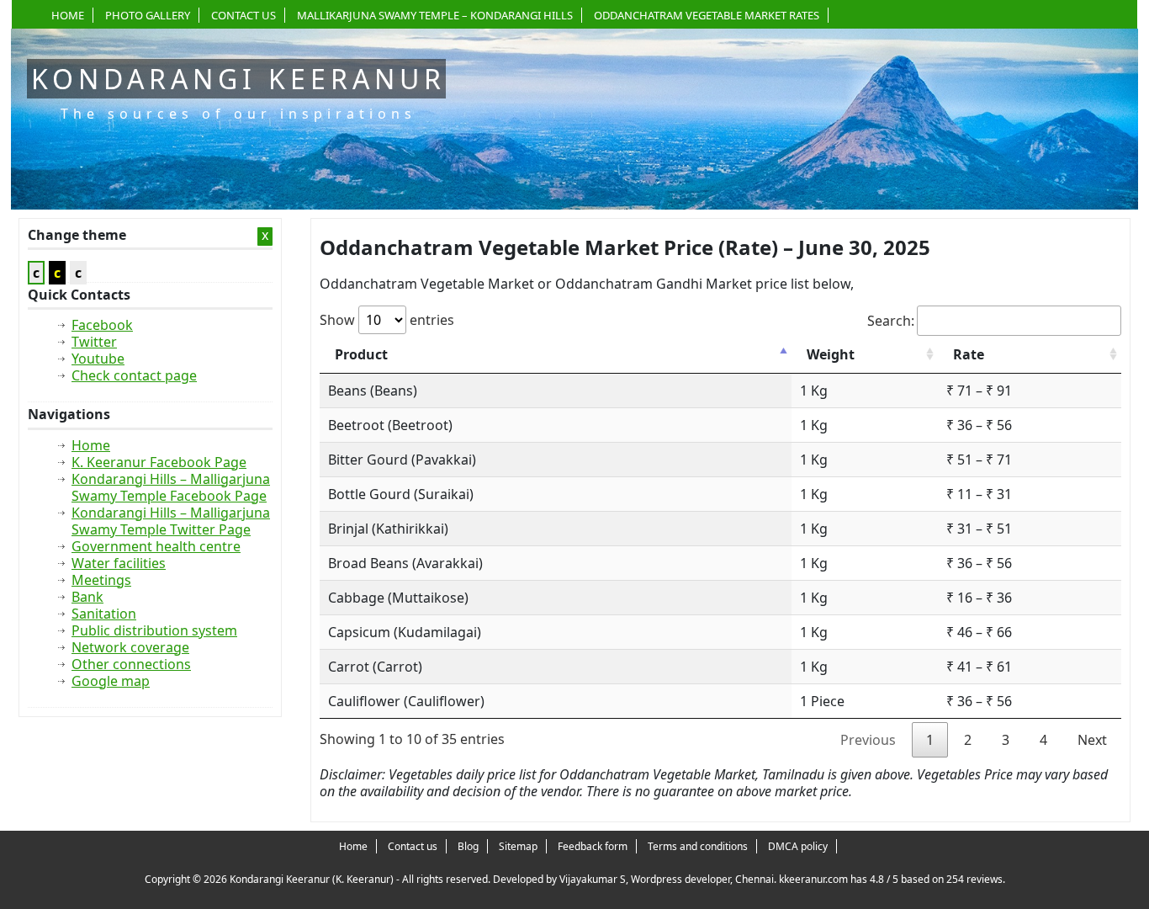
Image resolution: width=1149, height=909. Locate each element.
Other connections (131, 664)
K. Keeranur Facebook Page (158, 462)
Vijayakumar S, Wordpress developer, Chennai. (667, 879)
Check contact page (134, 375)
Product (361, 354)
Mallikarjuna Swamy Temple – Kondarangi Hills (435, 15)
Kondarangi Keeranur (238, 79)
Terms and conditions (698, 846)
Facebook (102, 325)
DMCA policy (798, 846)
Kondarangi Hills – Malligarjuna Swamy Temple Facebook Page (170, 487)
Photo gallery (147, 15)
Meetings (101, 580)
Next (1092, 740)
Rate (968, 354)
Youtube (97, 358)
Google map (110, 681)
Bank (87, 596)
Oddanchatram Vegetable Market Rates (706, 15)
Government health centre (156, 546)
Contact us (243, 15)
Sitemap (518, 846)
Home (67, 15)
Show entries (387, 320)
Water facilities (118, 563)
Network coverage (130, 647)
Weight (831, 354)
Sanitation (103, 613)
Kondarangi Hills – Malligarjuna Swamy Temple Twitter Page (170, 521)
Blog (468, 846)
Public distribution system (154, 630)
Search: (890, 320)
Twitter (94, 341)
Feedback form (592, 846)
